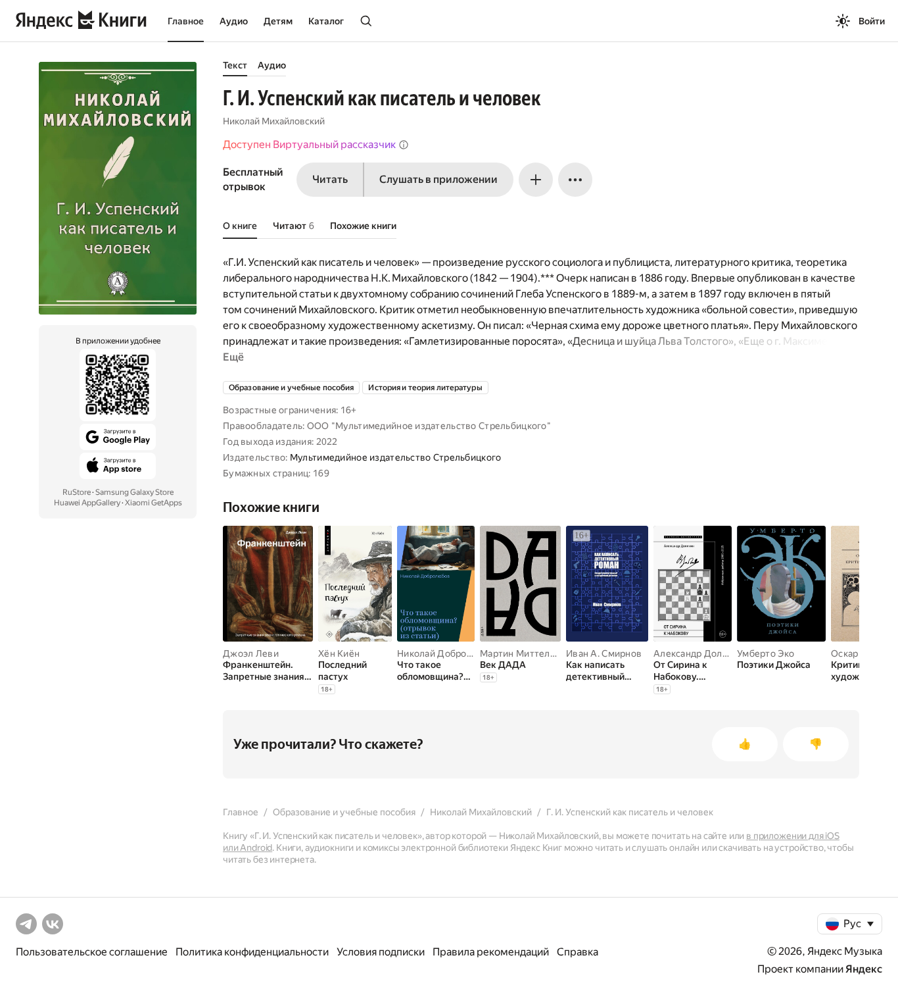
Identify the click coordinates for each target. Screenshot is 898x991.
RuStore (76, 492)
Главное (186, 21)
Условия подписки (381, 952)
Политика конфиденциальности (252, 952)
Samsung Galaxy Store (134, 492)
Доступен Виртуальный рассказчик (309, 144)
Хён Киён (339, 653)
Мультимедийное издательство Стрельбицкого (395, 457)
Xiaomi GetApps (153, 502)
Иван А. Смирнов (604, 653)
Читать (330, 179)
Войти (872, 21)
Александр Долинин (698, 653)
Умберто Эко (765, 653)
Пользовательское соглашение (92, 952)
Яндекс (863, 969)
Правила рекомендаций (491, 952)
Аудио (234, 21)
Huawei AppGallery (87, 502)
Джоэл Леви (251, 653)
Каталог (326, 21)
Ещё (233, 357)
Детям (278, 21)
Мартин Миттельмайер (531, 653)
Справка (577, 952)
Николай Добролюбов (446, 653)
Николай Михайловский (274, 121)
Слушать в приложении (438, 179)
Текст (235, 65)
